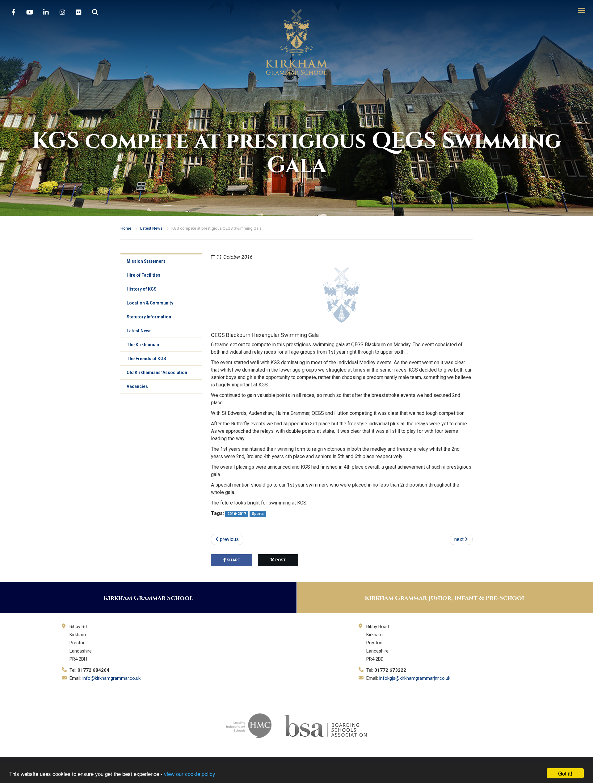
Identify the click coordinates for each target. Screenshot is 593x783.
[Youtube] (29, 12)
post (280, 560)
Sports (258, 514)
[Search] (95, 12)
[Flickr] (78, 12)
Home (125, 228)
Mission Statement (146, 261)
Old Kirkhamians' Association (157, 372)
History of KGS (142, 289)
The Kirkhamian (143, 344)
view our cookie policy (189, 773)
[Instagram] (62, 12)
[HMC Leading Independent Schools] (248, 725)
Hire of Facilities (143, 275)
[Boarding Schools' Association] (325, 725)
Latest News (151, 228)
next (459, 539)
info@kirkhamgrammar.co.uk (111, 678)
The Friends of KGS (146, 358)
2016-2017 (236, 514)
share (233, 560)
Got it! (565, 773)
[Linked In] (46, 12)
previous (229, 539)
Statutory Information (149, 316)
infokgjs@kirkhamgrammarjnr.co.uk (414, 678)
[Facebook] (13, 12)
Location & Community (150, 302)
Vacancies (137, 386)
